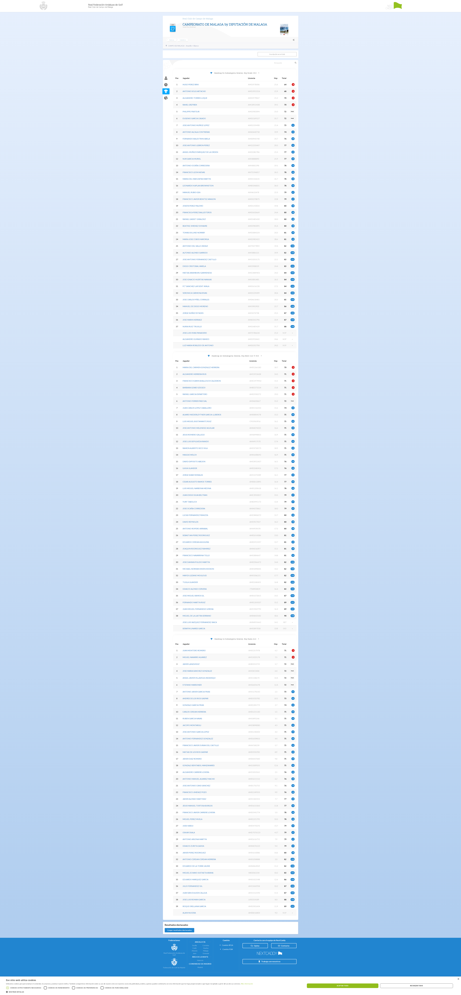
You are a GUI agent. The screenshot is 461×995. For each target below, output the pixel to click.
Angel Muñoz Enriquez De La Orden (200, 152)
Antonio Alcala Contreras (196, 132)
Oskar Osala (189, 832)
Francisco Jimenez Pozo (195, 792)
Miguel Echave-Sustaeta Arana (198, 873)
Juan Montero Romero (194, 650)
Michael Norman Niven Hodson (198, 569)
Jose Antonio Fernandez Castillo (199, 259)
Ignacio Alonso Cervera (195, 589)
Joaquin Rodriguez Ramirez (196, 549)
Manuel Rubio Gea (191, 192)
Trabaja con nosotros (270, 961)
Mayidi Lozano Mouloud (195, 575)
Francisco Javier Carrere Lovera (199, 812)
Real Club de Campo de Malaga (198, 18)
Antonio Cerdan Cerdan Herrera (199, 859)
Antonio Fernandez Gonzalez (198, 739)
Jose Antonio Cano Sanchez (196, 786)
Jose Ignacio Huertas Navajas (197, 279)
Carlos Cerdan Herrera (194, 712)
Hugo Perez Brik (191, 84)
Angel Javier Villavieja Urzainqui (199, 678)
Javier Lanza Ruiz (191, 664)
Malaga (205, 951)
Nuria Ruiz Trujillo (192, 326)
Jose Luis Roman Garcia (194, 899)
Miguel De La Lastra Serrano (197, 616)
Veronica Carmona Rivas (195, 293)
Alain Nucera (189, 913)
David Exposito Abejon (194, 461)
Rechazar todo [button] (416, 986)
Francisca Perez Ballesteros (197, 212)
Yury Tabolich (190, 502)
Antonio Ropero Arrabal (195, 528)
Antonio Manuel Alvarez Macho (199, 779)
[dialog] (230, 985)
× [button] (458, 979)
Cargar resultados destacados (179, 930)
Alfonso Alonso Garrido (195, 253)
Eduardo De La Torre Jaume (196, 866)
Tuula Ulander (190, 582)
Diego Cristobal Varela (194, 266)
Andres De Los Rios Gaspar (195, 698)
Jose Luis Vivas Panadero (195, 333)
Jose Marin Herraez (192, 320)
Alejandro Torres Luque (195, 98)
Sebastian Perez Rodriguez (196, 535)
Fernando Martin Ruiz (194, 602)
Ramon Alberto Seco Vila (195, 448)
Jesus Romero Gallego (194, 435)
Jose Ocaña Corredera (194, 508)
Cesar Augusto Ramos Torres (197, 482)
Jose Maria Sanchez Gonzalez (197, 671)
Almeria (194, 951)
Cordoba (206, 945)
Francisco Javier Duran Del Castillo (201, 745)
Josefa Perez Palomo (193, 206)
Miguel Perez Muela (192, 819)
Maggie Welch (190, 455)
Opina (256, 946)
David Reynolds (190, 522)
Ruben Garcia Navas (192, 718)
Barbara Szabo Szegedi (194, 387)
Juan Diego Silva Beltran (195, 495)
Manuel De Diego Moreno (195, 306)
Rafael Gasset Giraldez (194, 219)
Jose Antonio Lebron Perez (196, 145)
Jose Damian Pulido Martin (196, 562)
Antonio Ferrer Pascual (195, 401)
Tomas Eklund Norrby (194, 233)
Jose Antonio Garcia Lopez (196, 732)
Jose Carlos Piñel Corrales (196, 299)
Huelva (205, 948)
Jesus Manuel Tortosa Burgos (197, 806)
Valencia (200, 960)
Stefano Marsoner (192, 685)
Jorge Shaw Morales (193, 475)
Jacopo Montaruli (192, 725)
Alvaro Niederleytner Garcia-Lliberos (202, 415)
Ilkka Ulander (190, 468)
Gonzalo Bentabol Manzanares (199, 765)
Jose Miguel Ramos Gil (193, 596)
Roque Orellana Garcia (194, 906)
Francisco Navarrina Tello (196, 555)
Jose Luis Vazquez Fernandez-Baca (200, 622)
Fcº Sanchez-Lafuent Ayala (196, 286)
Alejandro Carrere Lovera (196, 772)
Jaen (194, 953)
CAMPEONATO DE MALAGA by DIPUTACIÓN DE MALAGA (225, 24)
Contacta (285, 946)
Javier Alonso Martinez (194, 799)
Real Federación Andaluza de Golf (174, 954)
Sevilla (194, 945)
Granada (206, 953)
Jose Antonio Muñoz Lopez (196, 125)
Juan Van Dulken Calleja (195, 893)
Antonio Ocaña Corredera (196, 165)
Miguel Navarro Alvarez (195, 657)
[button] (129, 992)
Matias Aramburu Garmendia (197, 273)
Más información (247, 984)
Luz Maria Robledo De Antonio (198, 345)
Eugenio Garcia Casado (194, 118)
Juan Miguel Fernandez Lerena (198, 609)
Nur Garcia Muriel (192, 159)
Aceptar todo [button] (343, 986)
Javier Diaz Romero (192, 759)
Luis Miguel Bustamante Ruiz (197, 421)
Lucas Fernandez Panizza (195, 515)
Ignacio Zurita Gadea (193, 846)
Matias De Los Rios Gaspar (195, 752)
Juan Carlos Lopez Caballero (197, 408)
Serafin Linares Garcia (194, 628)
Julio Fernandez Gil (192, 886)
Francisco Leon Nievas (194, 172)
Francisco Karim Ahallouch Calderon (202, 381)
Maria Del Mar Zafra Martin (197, 179)
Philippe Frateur (191, 111)
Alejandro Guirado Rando (196, 339)
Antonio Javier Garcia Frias (196, 692)
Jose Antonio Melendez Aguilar (198, 428)
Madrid (200, 967)
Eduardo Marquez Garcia (195, 879)
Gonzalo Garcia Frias (193, 705)
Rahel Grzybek (190, 105)
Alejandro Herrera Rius (194, 374)
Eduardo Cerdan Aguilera (196, 542)
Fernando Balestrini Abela (196, 139)
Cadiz (194, 948)
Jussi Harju (188, 826)
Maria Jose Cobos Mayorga (196, 239)
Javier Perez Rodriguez (194, 853)
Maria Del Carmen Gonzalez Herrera (201, 367)
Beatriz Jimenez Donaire (195, 226)
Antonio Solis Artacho (194, 91)
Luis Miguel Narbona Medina (197, 488)
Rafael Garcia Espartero (195, 394)
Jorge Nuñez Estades (193, 313)
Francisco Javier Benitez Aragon (199, 199)
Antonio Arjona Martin (195, 839)
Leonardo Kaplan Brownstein (198, 186)
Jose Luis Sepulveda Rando (196, 441)
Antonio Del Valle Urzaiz (195, 246)
